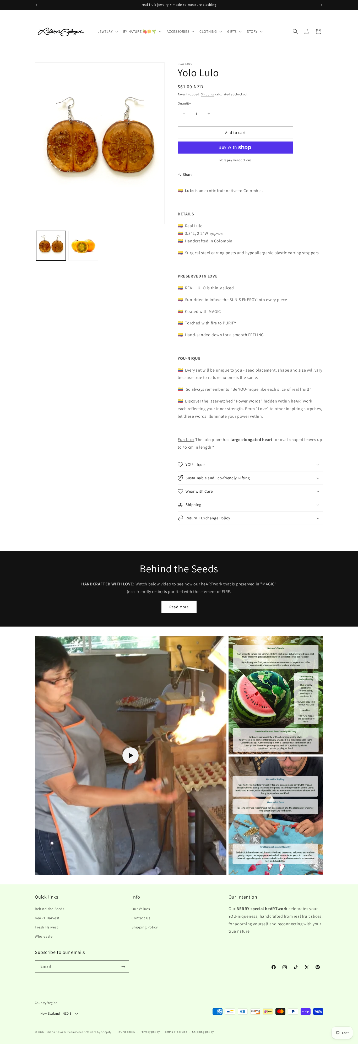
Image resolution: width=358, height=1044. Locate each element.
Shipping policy (203, 1032)
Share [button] (188, 174)
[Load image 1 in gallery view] (51, 245)
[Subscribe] (123, 966)
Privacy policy (150, 1032)
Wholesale (43, 936)
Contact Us (141, 918)
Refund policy (126, 1032)
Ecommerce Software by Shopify (89, 1032)
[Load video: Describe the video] (130, 755)
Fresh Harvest (46, 927)
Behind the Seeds (49, 908)
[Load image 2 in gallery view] (83, 245)
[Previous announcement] (36, 5)
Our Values (141, 908)
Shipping (207, 94)
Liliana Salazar (56, 1032)
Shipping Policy (145, 927)
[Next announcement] (321, 5)
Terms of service (176, 1032)
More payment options (235, 160)
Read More (179, 606)
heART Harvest (47, 918)
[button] (107, 31)
